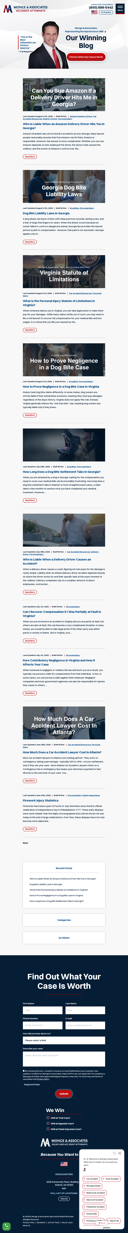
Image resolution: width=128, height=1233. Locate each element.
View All (64, 1199)
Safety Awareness (91, 795)
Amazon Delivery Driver (81, 116)
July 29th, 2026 (43, 466)
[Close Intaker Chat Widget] (120, 1153)
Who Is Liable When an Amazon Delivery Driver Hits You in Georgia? (63, 878)
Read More (30, 157)
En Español (106, 12)
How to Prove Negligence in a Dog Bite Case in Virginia (61, 386)
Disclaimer (41, 1222)
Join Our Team (53, 1222)
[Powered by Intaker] (106, 1228)
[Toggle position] (114, 1153)
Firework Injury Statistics (40, 800)
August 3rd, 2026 (44, 293)
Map (64, 1188)
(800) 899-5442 (101, 7)
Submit (64, 1093)
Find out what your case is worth (86, 57)
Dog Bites (74, 208)
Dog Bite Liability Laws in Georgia (46, 213)
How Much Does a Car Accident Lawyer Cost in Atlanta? (62, 752)
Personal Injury (65, 119)
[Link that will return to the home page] (63, 1142)
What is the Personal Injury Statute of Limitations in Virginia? (59, 889)
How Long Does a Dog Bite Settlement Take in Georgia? (61, 472)
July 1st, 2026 (42, 606)
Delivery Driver (50, 119)
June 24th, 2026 (43, 795)
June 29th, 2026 (43, 744)
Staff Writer (61, 116)
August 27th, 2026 (44, 116)
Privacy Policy (43, 1079)
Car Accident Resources (80, 293)
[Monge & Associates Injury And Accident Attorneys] (25, 9)
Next (25, 842)
